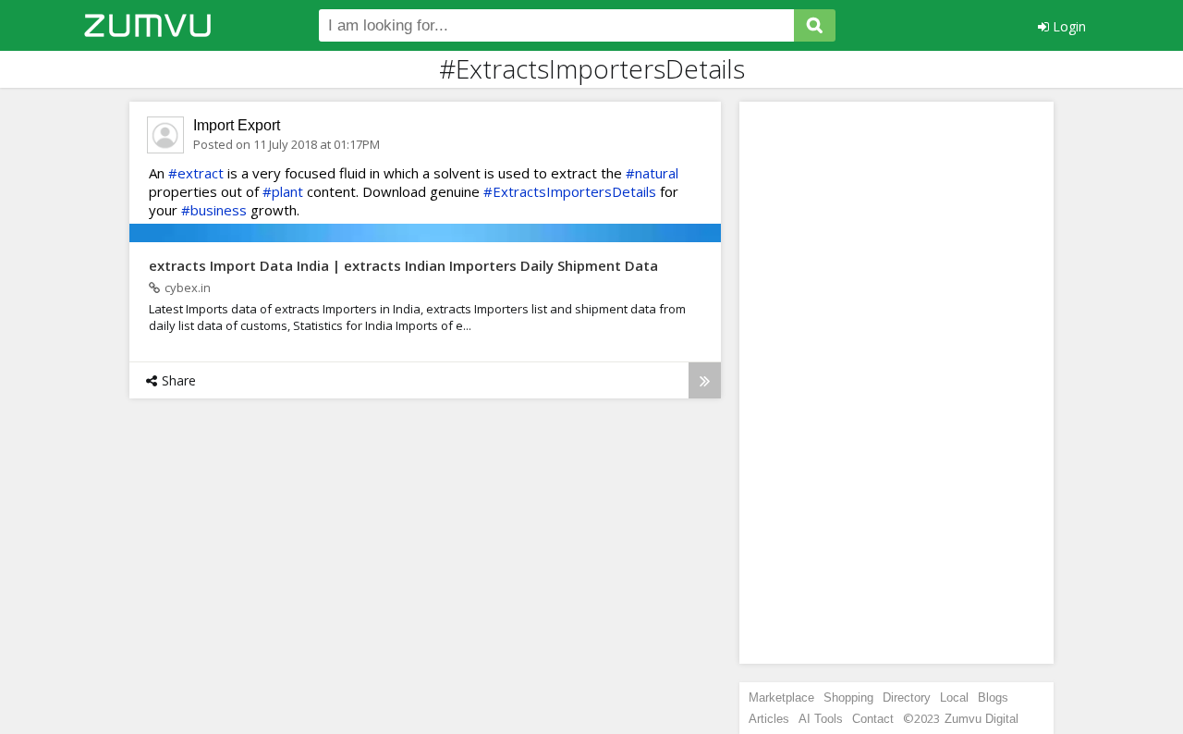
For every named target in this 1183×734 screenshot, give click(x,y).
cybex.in (188, 287)
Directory (907, 697)
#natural (652, 173)
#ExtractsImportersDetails (569, 191)
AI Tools (821, 719)
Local (954, 697)
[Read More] (705, 380)
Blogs (993, 697)
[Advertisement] (896, 382)
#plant (282, 191)
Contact (873, 719)
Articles (769, 719)
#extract (196, 173)
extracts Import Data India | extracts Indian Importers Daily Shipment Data (403, 265)
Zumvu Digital (981, 719)
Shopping (848, 697)
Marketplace (781, 697)
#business (214, 210)
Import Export (236, 125)
